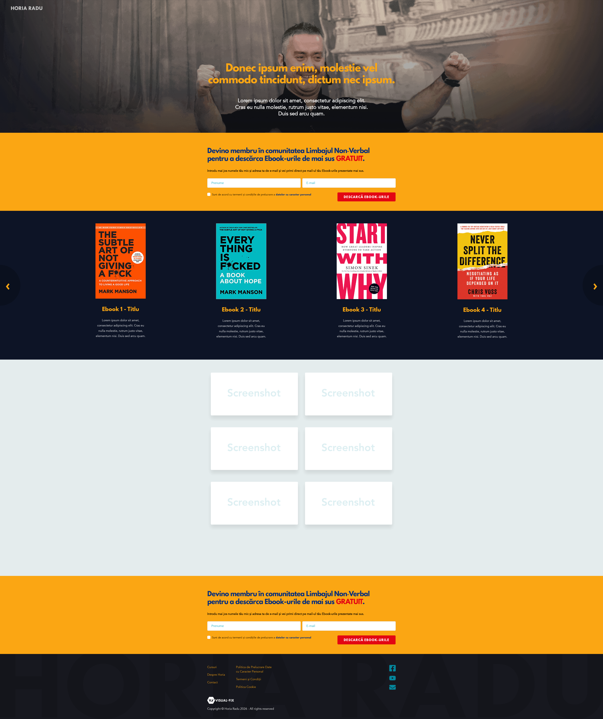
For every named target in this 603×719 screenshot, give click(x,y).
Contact (212, 682)
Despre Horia (216, 675)
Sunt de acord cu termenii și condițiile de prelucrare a (261, 194)
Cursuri (212, 667)
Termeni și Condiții (248, 679)
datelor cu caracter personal (293, 194)
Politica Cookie (246, 687)
